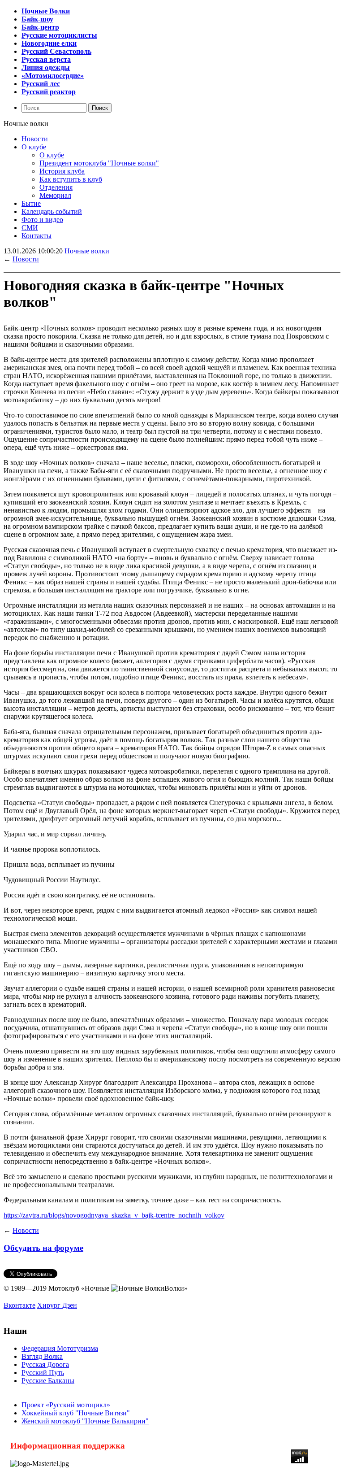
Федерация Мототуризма (60, 1348)
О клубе (34, 147)
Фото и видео (42, 219)
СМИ (30, 227)
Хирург (49, 1305)
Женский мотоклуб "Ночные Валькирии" (85, 1421)
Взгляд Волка (42, 1356)
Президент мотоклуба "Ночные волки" (99, 163)
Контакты (37, 235)
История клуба (62, 171)
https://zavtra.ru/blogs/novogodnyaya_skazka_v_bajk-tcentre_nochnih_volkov (114, 1215)
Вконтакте (19, 1305)
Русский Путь (43, 1372)
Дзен (69, 1305)
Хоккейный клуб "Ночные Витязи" (76, 1413)
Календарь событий (52, 211)
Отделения (56, 187)
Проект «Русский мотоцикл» (66, 1405)
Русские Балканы (48, 1380)
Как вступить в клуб (70, 179)
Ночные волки (86, 251)
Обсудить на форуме (43, 1248)
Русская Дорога (45, 1364)
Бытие (31, 203)
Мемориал (55, 195)
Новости (35, 139)
